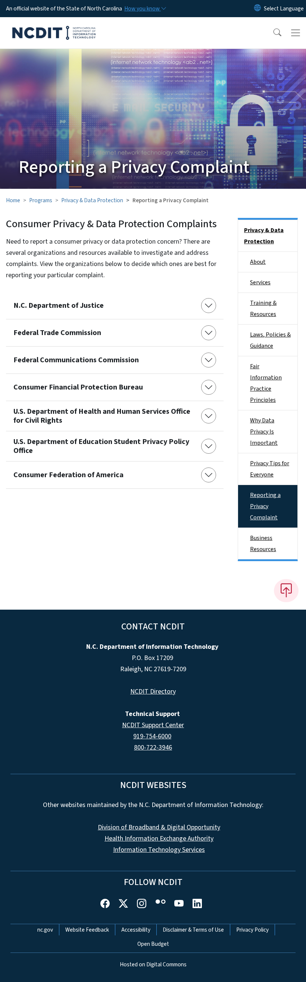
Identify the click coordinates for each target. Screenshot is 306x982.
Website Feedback (87, 930)
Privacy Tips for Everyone (269, 469)
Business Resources (263, 543)
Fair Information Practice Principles (266, 383)
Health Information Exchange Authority (158, 838)
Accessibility (135, 930)
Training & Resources (263, 308)
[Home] (54, 26)
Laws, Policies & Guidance (270, 340)
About (258, 262)
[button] (272, 33)
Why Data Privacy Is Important (264, 431)
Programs (40, 200)
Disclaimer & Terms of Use (193, 930)
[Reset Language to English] (257, 8)
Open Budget (153, 944)
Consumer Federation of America (68, 475)
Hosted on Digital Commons (153, 964)
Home (13, 200)
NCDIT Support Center (153, 725)
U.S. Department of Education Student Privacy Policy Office (101, 446)
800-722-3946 (153, 747)
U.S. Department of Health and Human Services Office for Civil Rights (101, 416)
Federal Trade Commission (57, 333)
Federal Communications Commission (76, 360)
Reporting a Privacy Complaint (265, 506)
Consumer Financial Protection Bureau (78, 387)
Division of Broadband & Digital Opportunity (159, 827)
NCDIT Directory (153, 691)
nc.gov (45, 930)
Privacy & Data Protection (92, 200)
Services (260, 282)
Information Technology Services (159, 849)
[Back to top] (286, 590)
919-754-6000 (152, 736)
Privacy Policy (252, 930)
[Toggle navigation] (295, 33)
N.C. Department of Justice (58, 305)
